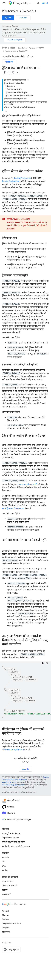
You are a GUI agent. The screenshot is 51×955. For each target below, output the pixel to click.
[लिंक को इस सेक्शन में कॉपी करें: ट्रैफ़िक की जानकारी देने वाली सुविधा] (39, 364)
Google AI (6, 928)
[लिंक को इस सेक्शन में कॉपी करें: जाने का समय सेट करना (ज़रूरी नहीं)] (4, 544)
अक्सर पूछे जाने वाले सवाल (11, 834)
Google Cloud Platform (11, 923)
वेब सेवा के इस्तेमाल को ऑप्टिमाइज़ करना (16, 846)
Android (5, 858)
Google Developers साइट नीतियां (13, 785)
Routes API (29, 11)
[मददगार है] (28, 56)
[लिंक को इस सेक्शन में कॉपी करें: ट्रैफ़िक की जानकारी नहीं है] (30, 275)
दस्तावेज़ (41, 48)
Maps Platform (29, 3)
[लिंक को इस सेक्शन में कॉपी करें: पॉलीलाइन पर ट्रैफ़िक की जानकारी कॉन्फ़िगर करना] (24, 733)
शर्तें (3, 943)
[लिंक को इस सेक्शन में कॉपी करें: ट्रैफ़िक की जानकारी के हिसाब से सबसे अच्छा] (4, 439)
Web (4, 866)
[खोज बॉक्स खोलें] (38, 3)
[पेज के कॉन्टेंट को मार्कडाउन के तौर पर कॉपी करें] (13, 72)
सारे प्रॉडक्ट (6, 932)
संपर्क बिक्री (23, 18)
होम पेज (4, 48)
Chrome (5, 915)
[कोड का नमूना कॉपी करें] (47, 663)
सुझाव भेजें (9, 62)
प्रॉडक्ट (12, 48)
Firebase (5, 919)
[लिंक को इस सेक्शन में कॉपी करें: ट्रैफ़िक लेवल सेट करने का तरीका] (45, 171)
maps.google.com (26, 484)
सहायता (4, 890)
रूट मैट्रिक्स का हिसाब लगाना (13, 508)
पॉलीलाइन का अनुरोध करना (13, 749)
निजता (9, 943)
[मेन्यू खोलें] (4, 3)
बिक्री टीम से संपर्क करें (9, 886)
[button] (21, 115)
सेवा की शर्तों (6, 894)
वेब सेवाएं (5, 870)
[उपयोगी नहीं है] (32, 56)
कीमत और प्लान (7, 882)
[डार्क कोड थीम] (43, 663)
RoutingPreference (22, 178)
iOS (3, 862)
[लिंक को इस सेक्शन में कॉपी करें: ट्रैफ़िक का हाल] (19, 238)
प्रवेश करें (45, 3)
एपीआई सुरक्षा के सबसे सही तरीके (13, 842)
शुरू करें (8, 18)
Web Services (10, 11)
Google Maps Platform (26, 48)
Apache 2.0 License (9, 782)
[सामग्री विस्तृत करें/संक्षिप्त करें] (28, 80)
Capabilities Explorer (10, 838)
